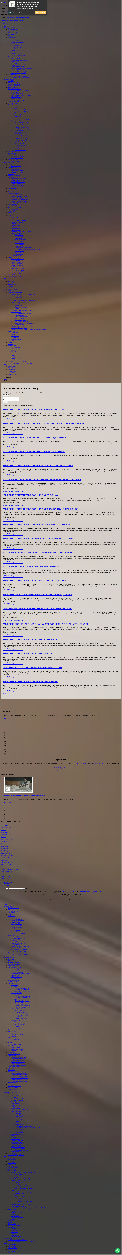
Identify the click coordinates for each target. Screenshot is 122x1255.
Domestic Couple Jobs (6, 839)
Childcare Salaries (16, 41)
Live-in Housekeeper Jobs (7, 825)
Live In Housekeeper (17, 185)
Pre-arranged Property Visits (19, 328)
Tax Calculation (15, 58)
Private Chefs (15, 50)
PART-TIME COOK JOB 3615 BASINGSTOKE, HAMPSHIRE (40, 509)
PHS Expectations (13, 82)
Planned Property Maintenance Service (22, 326)
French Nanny (19, 238)
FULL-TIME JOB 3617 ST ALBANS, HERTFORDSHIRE (42, 479)
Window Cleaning (20, 308)
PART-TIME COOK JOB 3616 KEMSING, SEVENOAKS (38, 465)
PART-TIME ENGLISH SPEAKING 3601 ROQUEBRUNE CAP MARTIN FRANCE (45, 624)
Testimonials (11, 34)
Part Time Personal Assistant (19, 203)
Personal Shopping (20, 320)
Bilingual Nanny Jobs (6, 871)
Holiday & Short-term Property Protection (23, 300)
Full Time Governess (17, 265)
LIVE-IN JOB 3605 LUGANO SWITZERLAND (37, 608)
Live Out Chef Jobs (20, 150)
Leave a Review (12, 154)
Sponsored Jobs (12, 369)
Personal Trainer (12, 204)
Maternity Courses (16, 98)
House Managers (16, 52)
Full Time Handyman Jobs (22, 118)
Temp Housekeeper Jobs (22, 122)
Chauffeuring (19, 297)
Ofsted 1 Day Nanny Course (19, 90)
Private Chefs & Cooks (14, 207)
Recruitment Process (13, 29)
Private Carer (11, 191)
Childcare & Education (10, 214)
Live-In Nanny (15, 225)
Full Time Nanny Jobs (21, 135)
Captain (13, 350)
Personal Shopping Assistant (19, 198)
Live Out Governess (17, 262)
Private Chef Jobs (16, 142)
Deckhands (14, 353)
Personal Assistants (13, 193)
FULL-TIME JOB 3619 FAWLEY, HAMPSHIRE (34, 451)
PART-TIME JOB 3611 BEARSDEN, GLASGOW (38, 539)
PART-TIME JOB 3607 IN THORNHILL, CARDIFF (35, 580)
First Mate (14, 357)
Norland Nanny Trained (21, 134)
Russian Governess (20, 270)
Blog (5, 365)
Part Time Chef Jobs (20, 145)
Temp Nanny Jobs (20, 132)
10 (13, 695)
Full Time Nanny (16, 230)
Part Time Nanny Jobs (21, 137)
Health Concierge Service (18, 73)
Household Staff (8, 162)
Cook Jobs (3, 837)
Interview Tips (12, 153)
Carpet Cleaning (19, 304)
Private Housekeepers (17, 42)
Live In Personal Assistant (18, 195)
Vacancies (60, 771)
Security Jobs (4, 834)
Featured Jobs (12, 366)
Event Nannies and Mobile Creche (21, 231)
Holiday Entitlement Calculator (20, 60)
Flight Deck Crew (16, 334)
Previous (5, 693)
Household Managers (14, 175)
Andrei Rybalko (7, 589)
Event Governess (16, 273)
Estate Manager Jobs (6, 841)
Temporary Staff (12, 211)
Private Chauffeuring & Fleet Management (23, 294)
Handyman (11, 174)
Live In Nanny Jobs (20, 140)
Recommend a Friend (14, 151)
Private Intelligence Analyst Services (21, 68)
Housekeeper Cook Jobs (7, 855)
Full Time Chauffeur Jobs (22, 109)
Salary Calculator (13, 87)
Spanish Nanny (19, 251)
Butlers (13, 39)
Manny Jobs (4, 860)
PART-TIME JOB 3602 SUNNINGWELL (30, 640)
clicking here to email (80, 763)
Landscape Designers (14, 188)
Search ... (3, 888)
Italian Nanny (19, 241)
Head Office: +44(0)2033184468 (17, 361)
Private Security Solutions (15, 347)
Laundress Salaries (16, 44)
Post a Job (11, 31)
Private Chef (11, 283)
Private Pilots (15, 336)
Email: (21, 363)
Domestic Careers (13, 105)
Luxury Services (16, 312)
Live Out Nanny (16, 227)
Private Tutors (12, 275)
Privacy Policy (8, 882)
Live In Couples (16, 169)
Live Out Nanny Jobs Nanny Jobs (9, 869)
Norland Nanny (15, 219)
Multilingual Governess (18, 268)
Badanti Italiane (19, 243)
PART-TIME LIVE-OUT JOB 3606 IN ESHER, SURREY (37, 594)
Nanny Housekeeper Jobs (7, 867)
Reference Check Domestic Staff (20, 77)
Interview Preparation (14, 85)
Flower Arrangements (21, 316)
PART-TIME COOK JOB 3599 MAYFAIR (30, 681)
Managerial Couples (17, 172)
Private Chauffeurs (16, 49)
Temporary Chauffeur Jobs (22, 113)
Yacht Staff (11, 348)
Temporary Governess (17, 259)
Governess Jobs (4, 846)
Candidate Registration (60, 768)
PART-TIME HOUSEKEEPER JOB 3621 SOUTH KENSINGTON (24, 796)
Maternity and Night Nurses (16, 276)
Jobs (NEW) (11, 81)
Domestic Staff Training (14, 89)
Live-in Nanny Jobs (6, 827)
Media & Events (12, 373)
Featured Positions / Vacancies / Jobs (13, 420)
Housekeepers (15, 161)
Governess (11, 257)
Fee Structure (11, 37)
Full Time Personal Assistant (19, 196)
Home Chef (7, 278)
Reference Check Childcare (19, 76)
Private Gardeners (16, 53)
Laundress (11, 190)
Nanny (10, 215)
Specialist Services (9, 291)
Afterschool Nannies (17, 255)
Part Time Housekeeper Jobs (23, 126)
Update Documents (13, 101)
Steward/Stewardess (17, 339)
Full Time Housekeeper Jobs (23, 124)
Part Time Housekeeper (18, 182)
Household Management (15, 292)
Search (5, 401)
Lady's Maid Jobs (5, 857)
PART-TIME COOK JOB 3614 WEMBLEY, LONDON (36, 525)
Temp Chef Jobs (19, 143)
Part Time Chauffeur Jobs (22, 111)
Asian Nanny (19, 235)
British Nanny (19, 236)
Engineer (14, 355)
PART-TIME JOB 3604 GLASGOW (28, 654)
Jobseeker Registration (14, 84)
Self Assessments (13, 159)
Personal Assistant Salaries (18, 55)
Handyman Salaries (16, 45)
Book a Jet (11, 342)
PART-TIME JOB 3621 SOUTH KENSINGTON (33, 410)
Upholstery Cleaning (21, 307)
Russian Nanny (19, 246)
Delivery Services (13, 288)
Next (9, 693)
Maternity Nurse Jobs (6, 864)
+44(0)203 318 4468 (95, 892)
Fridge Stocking (19, 315)
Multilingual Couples (17, 170)
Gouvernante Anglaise (21, 271)
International (11, 212)
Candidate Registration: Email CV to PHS (12, 20)
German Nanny (19, 244)
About (6, 26)
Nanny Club (14, 92)
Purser (13, 340)
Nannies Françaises (20, 239)
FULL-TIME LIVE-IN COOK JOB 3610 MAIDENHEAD (38, 552)
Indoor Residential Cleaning (19, 302)
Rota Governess (15, 260)
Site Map (6, 885)
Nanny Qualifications (17, 93)
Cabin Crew (14, 332)
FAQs (9, 36)
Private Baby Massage (17, 66)
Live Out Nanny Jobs (21, 138)
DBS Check (14, 63)
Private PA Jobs (5, 878)
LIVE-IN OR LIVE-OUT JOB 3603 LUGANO (32, 667)
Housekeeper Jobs (5, 853)
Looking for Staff (9, 28)
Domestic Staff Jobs (13, 368)
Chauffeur (14, 108)
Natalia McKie (7, 418)
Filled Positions (12, 374)
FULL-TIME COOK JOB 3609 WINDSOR (31, 566)
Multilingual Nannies (17, 233)
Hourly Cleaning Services (18, 186)
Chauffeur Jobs (4, 832)
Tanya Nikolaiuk (7, 575)
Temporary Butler (16, 166)
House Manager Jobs (6, 851)
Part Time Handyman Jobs (22, 119)
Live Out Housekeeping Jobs (23, 129)
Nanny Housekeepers (17, 254)
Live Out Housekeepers (18, 183)
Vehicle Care (18, 299)
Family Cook (11, 286)
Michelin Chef (12, 280)
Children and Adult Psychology (20, 71)
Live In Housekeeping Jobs (22, 127)
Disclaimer (7, 883)
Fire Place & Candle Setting (23, 313)
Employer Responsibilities (18, 65)
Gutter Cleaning (19, 324)
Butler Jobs (14, 106)
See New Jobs (40, 12)
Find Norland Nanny (21, 220)
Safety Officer (15, 337)
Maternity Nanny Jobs (6, 862)
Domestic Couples (16, 47)
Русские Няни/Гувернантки (23, 247)
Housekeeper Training (17, 69)
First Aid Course (16, 97)
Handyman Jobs (16, 116)
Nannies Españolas (20, 252)
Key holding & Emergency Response (22, 310)
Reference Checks (13, 74)
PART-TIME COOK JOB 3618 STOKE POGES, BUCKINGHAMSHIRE (45, 424)
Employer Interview (17, 158)
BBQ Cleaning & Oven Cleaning (24, 323)
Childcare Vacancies (17, 130)
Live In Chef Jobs (20, 148)
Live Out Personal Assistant (19, 201)
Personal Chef (12, 284)
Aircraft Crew (12, 331)
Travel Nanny (15, 223)
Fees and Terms (12, 289)
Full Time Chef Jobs (20, 146)
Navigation (6, 394)
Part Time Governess (17, 267)
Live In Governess (16, 263)
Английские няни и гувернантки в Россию (28, 249)
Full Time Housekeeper (18, 180)
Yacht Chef (14, 352)
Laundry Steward (16, 358)
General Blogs (12, 371)
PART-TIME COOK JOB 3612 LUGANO (30, 495)
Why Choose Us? (13, 33)
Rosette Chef (11, 281)
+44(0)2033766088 (83, 892)
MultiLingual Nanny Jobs (7, 874)
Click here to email (68, 892)
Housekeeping (15, 121)
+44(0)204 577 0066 (99, 763)
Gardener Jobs (4, 844)
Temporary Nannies (17, 222)
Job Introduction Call (17, 156)
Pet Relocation (12, 345)
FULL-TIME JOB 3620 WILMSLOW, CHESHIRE (35, 437)
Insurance (10, 344)
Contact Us (7, 360)
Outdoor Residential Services (19, 321)
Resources (11, 57)
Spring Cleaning (19, 305)
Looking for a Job (9, 79)
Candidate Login (12, 103)
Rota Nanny (14, 217)
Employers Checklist (17, 61)
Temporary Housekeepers (18, 178)
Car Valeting (18, 296)
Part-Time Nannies (16, 228)
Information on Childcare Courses (21, 95)
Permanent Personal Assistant (19, 199)
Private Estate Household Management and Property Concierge (29, 329)
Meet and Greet (19, 318)
